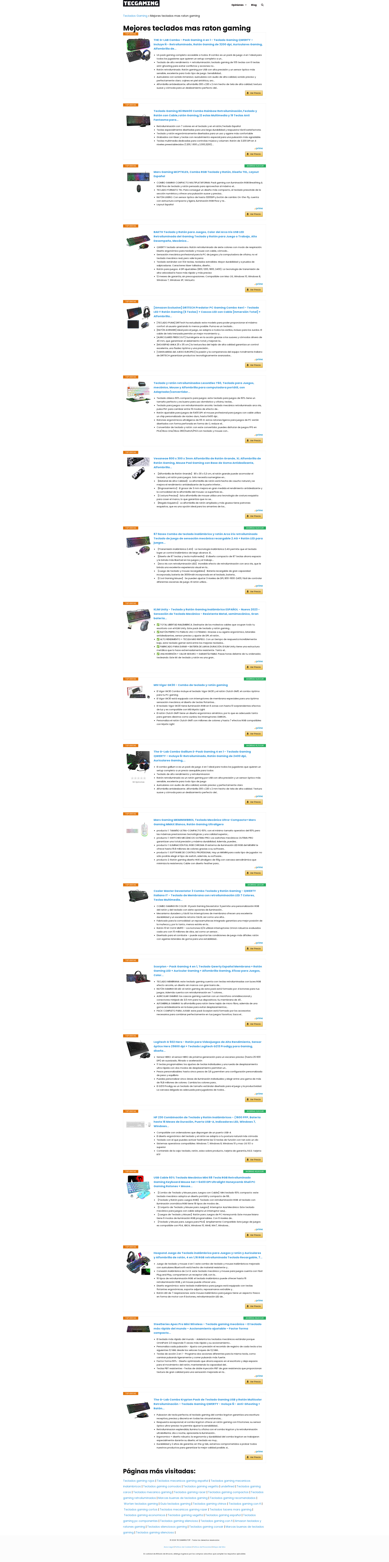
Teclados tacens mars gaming (230, 1509)
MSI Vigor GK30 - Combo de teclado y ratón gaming (191, 685)
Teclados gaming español (223, 1515)
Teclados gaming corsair (206, 1527)
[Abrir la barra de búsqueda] (262, 5)
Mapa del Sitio (219, 1547)
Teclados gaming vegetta (201, 1486)
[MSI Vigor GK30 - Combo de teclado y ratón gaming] (138, 692)
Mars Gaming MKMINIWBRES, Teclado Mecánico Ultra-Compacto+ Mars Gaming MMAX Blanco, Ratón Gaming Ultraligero (205, 822)
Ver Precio (255, 93)
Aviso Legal (169, 1547)
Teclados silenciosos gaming (167, 1527)
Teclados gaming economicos (144, 1515)
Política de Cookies (183, 1547)
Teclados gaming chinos (209, 1504)
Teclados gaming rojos (139, 1481)
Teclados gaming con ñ (245, 1504)
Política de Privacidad (202, 1547)
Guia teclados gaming (175, 1504)
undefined (227, 1486)
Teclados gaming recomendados (233, 1498)
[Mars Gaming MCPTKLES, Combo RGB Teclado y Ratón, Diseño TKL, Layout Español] (138, 182)
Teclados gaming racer (190, 1492)
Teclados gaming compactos (228, 1492)
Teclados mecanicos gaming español (182, 1481)
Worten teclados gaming (141, 1504)
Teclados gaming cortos (140, 1509)
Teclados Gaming (135, 16)
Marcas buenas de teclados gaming (183, 1498)
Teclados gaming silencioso (179, 1521)
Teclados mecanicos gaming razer (183, 1509)
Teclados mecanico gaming (152, 1492)
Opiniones (237, 5)
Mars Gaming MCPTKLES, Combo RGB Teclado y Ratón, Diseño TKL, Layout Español (206, 174)
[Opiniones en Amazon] (138, 778)
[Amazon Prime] (258, 148)
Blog (254, 5)
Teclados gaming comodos (162, 1486)
